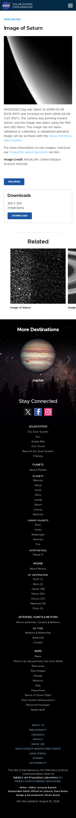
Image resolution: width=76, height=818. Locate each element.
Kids (38, 685)
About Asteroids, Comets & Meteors (38, 622)
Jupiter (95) (38, 589)
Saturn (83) (38, 594)
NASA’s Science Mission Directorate (38, 781)
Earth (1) (38, 579)
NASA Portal (38, 753)
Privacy (38, 739)
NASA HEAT (38, 710)
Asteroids (38, 638)
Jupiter (38, 380)
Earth (38, 490)
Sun (38, 437)
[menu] (70, 5)
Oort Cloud (38, 446)
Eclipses (38, 456)
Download (19, 216)
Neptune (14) (38, 603)
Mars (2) (38, 584)
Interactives (38, 690)
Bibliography (38, 730)
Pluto (38, 525)
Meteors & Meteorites (38, 633)
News (38, 656)
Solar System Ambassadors (38, 700)
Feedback (38, 735)
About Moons (38, 568)
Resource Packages (38, 705)
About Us (38, 725)
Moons (37, 563)
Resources (38, 666)
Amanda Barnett (46, 788)
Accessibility (38, 763)
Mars (38, 495)
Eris (38, 544)
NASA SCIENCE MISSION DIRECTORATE (38, 749)
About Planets (38, 470)
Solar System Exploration (20, 5)
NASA (4, 5)
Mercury (38, 480)
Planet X (38, 554)
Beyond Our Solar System (38, 451)
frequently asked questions (28, 152)
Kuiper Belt (38, 441)
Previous (8, 359)
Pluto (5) (38, 608)
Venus (38, 485)
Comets (38, 642)
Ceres (38, 529)
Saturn (38, 504)
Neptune (38, 514)
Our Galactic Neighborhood (20, 14)
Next (68, 359)
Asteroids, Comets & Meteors (38, 617)
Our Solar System (38, 432)
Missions (38, 680)
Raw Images (12, 19)
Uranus (38, 509)
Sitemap (38, 758)
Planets (37, 464)
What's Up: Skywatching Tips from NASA (38, 661)
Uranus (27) (38, 598)
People (38, 676)
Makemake (38, 534)
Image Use (38, 744)
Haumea (38, 539)
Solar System (38, 426)
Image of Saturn (20, 307)
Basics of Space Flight (38, 695)
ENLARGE (14, 182)
